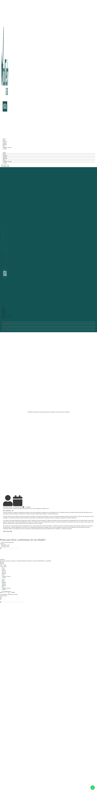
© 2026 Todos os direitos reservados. (9, 594)
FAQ (3, 314)
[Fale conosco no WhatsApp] (92, 787)
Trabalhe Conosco (7, 161)
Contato (4, 148)
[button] (48, 151)
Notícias (4, 311)
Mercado (5, 158)
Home (3, 307)
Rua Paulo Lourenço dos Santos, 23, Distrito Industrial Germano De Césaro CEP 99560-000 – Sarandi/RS (25, 561)
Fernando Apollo (8, 507)
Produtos (4, 310)
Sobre (4, 154)
